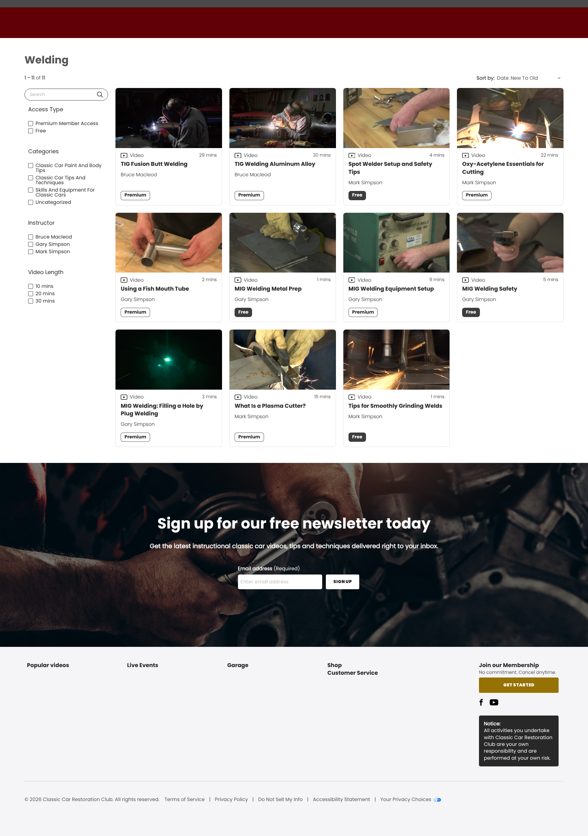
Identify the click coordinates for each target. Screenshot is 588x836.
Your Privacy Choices (406, 799)
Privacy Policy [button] (231, 799)
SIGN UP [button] (342, 581)
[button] (100, 94)
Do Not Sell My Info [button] (280, 799)
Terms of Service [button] (184, 799)
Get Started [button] (518, 685)
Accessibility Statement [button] (341, 799)
